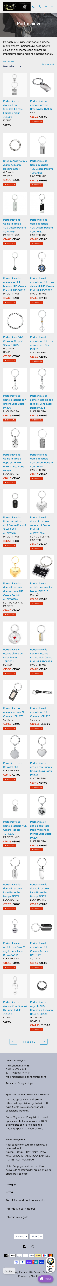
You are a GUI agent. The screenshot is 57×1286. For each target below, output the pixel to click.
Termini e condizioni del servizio (25, 1200)
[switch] (50, 1270)
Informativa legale (17, 1217)
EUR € (35, 1236)
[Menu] (52, 6)
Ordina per (8, 61)
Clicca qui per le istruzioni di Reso (24, 1128)
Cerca (9, 1192)
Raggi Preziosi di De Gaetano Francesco (33, 1272)
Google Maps (25, 1083)
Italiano (20, 1236)
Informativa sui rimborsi (20, 1208)
